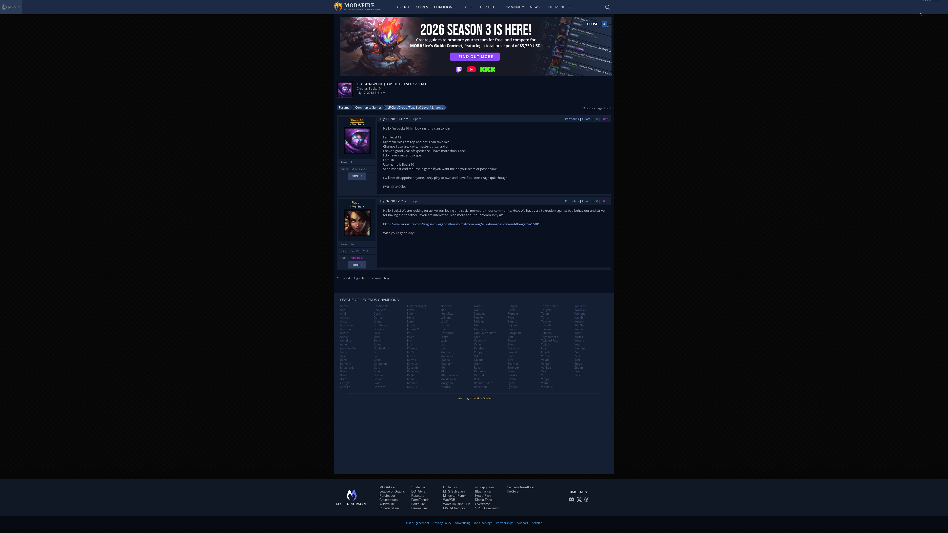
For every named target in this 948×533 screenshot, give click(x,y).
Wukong (580, 314)
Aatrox (344, 306)
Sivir (511, 360)
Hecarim (379, 387)
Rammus (480, 371)
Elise (377, 337)
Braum (344, 375)
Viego (545, 379)
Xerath (579, 322)
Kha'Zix (412, 387)
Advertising (463, 523)
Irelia (410, 318)
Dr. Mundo (381, 325)
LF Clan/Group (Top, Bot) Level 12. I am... (415, 107)
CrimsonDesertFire (520, 487)
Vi (542, 375)
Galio (377, 360)
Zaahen (579, 348)
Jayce (410, 337)
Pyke (477, 356)
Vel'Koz (546, 368)
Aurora (345, 352)
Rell (476, 379)
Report (416, 119)
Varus (545, 356)
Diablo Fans (483, 500)
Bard (343, 360)
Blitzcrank (347, 368)
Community (513, 7)
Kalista (411, 356)
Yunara (579, 341)
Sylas (511, 383)
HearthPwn (483, 495)
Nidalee (479, 322)
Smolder (513, 368)
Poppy (478, 352)
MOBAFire (387, 487)
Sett (510, 337)
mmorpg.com (484, 487)
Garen (378, 368)
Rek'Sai (479, 375)
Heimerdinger (416, 306)
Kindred (445, 306)
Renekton (480, 387)
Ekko (377, 333)
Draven (379, 329)
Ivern (410, 322)
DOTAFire (418, 491)
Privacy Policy (442, 523)
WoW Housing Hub (456, 504)
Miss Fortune (449, 375)
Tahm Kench (549, 306)
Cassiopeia (381, 306)
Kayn (410, 379)
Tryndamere (549, 337)
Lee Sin (445, 322)
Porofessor (387, 495)
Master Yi (447, 364)
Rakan (478, 368)
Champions (444, 7)
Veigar (545, 364)
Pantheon (480, 348)
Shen (511, 344)
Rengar (512, 306)
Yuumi (578, 344)
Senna (512, 329)
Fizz (376, 356)
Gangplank (381, 364)
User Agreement (417, 523)
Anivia (344, 333)
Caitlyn (344, 383)
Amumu (345, 329)
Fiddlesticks (381, 348)
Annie (344, 337)
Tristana (547, 329)
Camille (345, 387)
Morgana (446, 383)
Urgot (545, 352)
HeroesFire (419, 508)
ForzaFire (418, 504)
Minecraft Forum (455, 495)
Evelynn (379, 341)
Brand (344, 371)
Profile (357, 176)
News (535, 7)
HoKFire (512, 491)
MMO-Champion (454, 508)
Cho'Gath (380, 310)
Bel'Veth (345, 364)
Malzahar (447, 356)
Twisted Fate (549, 341)
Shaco (512, 341)
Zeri (577, 360)
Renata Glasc (483, 383)
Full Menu (556, 7)
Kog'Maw (446, 314)
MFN (12, 7)
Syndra (512, 387)
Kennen (412, 383)
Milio (443, 371)
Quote (586, 119)
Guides (422, 7)
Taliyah (546, 310)
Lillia (443, 329)
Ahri (343, 310)
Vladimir (547, 387)
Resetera (417, 495)
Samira (512, 322)
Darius (378, 318)
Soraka (512, 375)
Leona (444, 325)
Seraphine (515, 333)
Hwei (410, 310)
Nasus (478, 310)
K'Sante (412, 348)
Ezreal (378, 344)
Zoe (577, 371)
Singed (512, 352)
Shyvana (513, 348)
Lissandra (447, 333)
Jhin (409, 341)
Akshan (345, 318)
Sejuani (513, 325)
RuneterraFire (389, 508)
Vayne (545, 360)
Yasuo (578, 329)
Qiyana (479, 360)
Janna (411, 325)
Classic (467, 7)
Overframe (482, 504)
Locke (444, 337)
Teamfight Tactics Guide (474, 398)
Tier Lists (488, 7)
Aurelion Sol (348, 348)
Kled (443, 310)
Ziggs (578, 364)
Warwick (580, 310)
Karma (411, 360)
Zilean (578, 368)
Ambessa (346, 325)
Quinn (478, 364)
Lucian (444, 341)
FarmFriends (420, 500)
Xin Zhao (580, 325)
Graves (378, 379)
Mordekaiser (449, 379)
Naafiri (445, 387)
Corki (377, 314)
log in (357, 278)
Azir (342, 356)
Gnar (377, 371)
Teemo (546, 322)
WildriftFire (387, 504)
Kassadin (413, 368)
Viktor (545, 383)
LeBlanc (445, 318)
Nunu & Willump (485, 333)
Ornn (477, 344)
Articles (537, 523)
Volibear (580, 306)
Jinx (409, 344)
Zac (576, 352)
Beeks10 (375, 88)
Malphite (446, 352)
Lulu (443, 344)
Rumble (513, 314)
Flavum (357, 202)
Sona (511, 371)
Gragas (379, 375)
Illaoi (410, 314)
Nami (477, 306)
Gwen (377, 383)
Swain (512, 379)
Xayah (578, 318)
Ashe (343, 344)
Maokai (445, 360)
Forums (344, 107)
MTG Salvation (454, 491)
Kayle (411, 375)
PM (596, 119)
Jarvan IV (413, 329)
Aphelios (346, 341)
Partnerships (505, 523)
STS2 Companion (487, 508)
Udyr (544, 348)
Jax (409, 333)
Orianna (479, 341)
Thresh (546, 325)
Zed (577, 356)
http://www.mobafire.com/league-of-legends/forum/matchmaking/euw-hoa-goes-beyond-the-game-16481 (461, 224)
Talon (545, 314)
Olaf (477, 337)
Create (403, 7)
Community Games (368, 107)
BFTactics (450, 487)
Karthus (412, 364)
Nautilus (479, 314)
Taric (544, 318)
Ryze (511, 318)
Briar (343, 379)
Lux (442, 348)
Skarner (513, 364)
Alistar (344, 322)
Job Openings (483, 523)
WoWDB (449, 500)
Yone (577, 333)
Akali (343, 314)
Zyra (577, 375)
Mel (443, 368)
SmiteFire (418, 487)
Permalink (572, 119)
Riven (511, 310)
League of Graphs (392, 491)
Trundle (546, 333)
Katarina (413, 371)
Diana (378, 322)
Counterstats (388, 500)
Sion (511, 356)
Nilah (477, 325)
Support (522, 523)
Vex (543, 371)
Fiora (377, 352)
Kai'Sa (411, 352)
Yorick (578, 337)
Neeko (478, 318)
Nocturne (480, 329)
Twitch (545, 344)
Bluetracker (483, 491)
